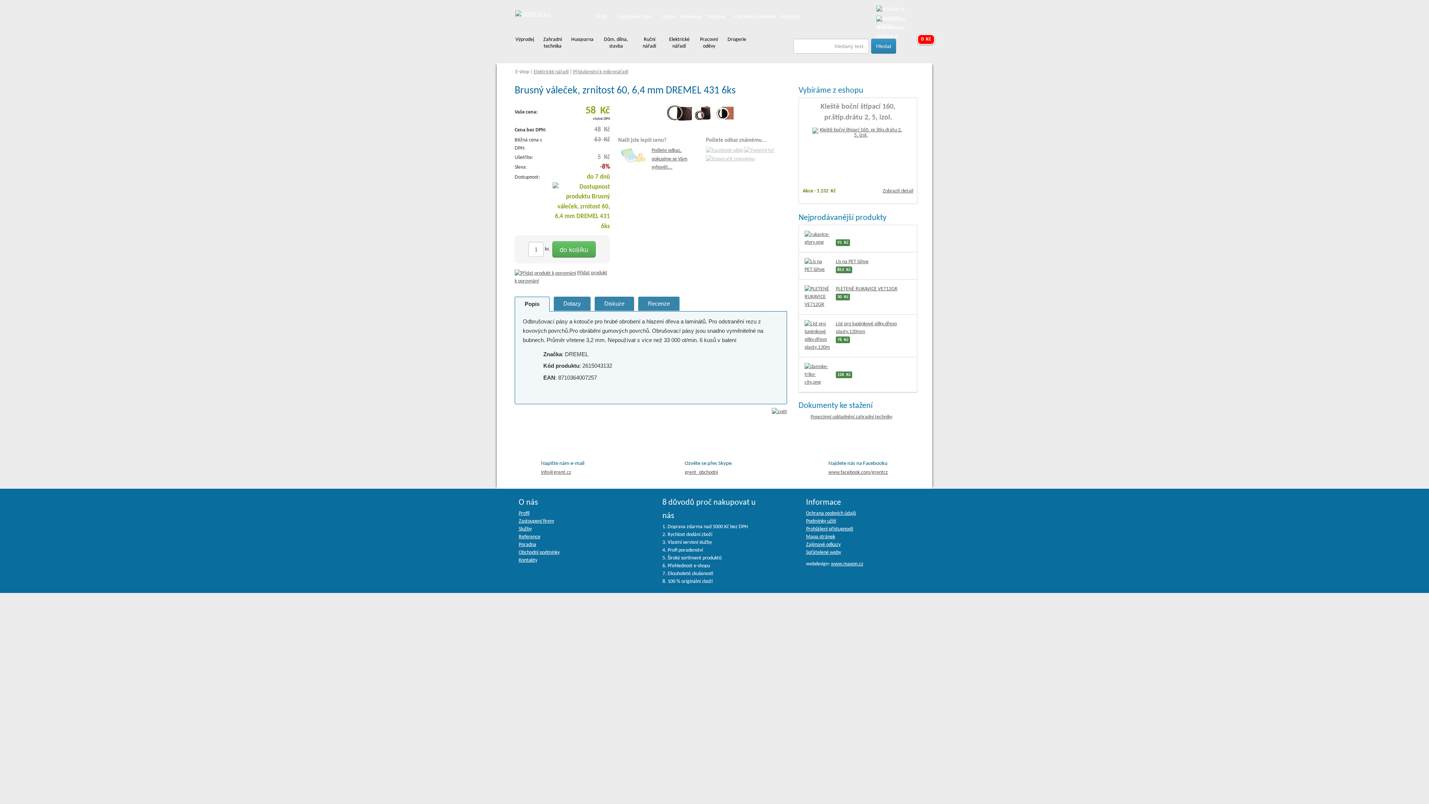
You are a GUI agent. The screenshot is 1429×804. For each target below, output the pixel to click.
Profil (602, 17)
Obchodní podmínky (755, 17)
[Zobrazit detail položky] (858, 133)
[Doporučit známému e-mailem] (730, 159)
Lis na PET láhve (852, 262)
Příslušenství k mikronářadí (600, 72)
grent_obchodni (701, 472)
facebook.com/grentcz (858, 472)
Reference (691, 17)
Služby (668, 17)
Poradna (716, 17)
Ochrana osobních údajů (831, 513)
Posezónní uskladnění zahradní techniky (851, 417)
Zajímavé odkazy (823, 545)
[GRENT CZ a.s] (532, 14)
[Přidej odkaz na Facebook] (724, 151)
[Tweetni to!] (759, 151)
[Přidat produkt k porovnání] (545, 273)
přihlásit (884, 26)
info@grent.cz (556, 472)
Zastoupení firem (635, 17)
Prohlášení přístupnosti (829, 529)
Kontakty (790, 17)
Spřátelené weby (823, 552)
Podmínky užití (821, 521)
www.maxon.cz (847, 564)
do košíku (574, 249)
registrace (887, 36)
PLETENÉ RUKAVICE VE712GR (867, 289)
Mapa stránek (820, 537)
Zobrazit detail (898, 191)
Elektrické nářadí (551, 72)
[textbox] (831, 46)
